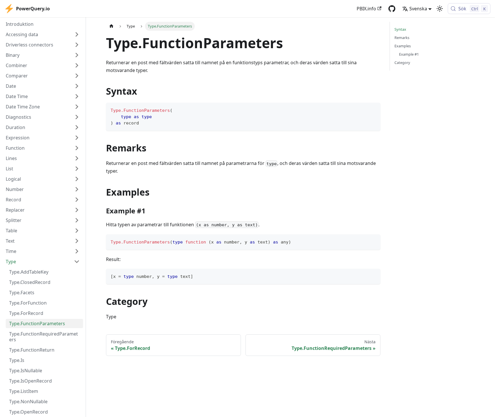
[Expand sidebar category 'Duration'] (76, 127)
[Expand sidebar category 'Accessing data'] (76, 34)
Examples (402, 45)
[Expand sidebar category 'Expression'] (76, 137)
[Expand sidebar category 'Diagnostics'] (76, 117)
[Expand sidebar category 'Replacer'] (76, 210)
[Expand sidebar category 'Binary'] (76, 55)
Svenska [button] (418, 8)
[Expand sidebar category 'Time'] (76, 251)
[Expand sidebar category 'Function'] (76, 148)
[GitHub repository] (392, 8)
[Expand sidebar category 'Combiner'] (76, 65)
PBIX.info (366, 8)
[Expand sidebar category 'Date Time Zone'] (76, 106)
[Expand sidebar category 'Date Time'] (76, 96)
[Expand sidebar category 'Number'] (76, 189)
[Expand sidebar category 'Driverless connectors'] (76, 44)
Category (402, 62)
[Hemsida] (111, 26)
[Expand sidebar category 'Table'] (76, 230)
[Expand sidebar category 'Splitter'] (76, 220)
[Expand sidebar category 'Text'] (76, 240)
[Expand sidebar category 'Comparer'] (76, 75)
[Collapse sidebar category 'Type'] (76, 261)
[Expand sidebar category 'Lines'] (76, 158)
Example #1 (409, 54)
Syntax (400, 29)
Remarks (401, 37)
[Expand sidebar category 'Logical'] (76, 179)
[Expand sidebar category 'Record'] (76, 199)
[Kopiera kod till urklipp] (373, 109)
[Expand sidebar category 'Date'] (76, 86)
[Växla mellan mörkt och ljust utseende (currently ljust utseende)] (439, 8)
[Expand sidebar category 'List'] (76, 168)
